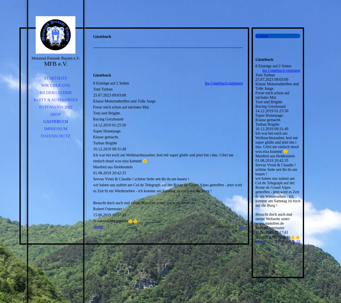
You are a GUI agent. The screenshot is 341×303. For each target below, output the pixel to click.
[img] (55, 35)
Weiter (98, 227)
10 (241, 227)
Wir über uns (55, 85)
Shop (55, 114)
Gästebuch (55, 121)
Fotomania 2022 (55, 107)
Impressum (55, 129)
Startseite (55, 78)
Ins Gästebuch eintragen (224, 83)
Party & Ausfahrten (56, 100)
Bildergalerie (56, 93)
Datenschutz (55, 136)
